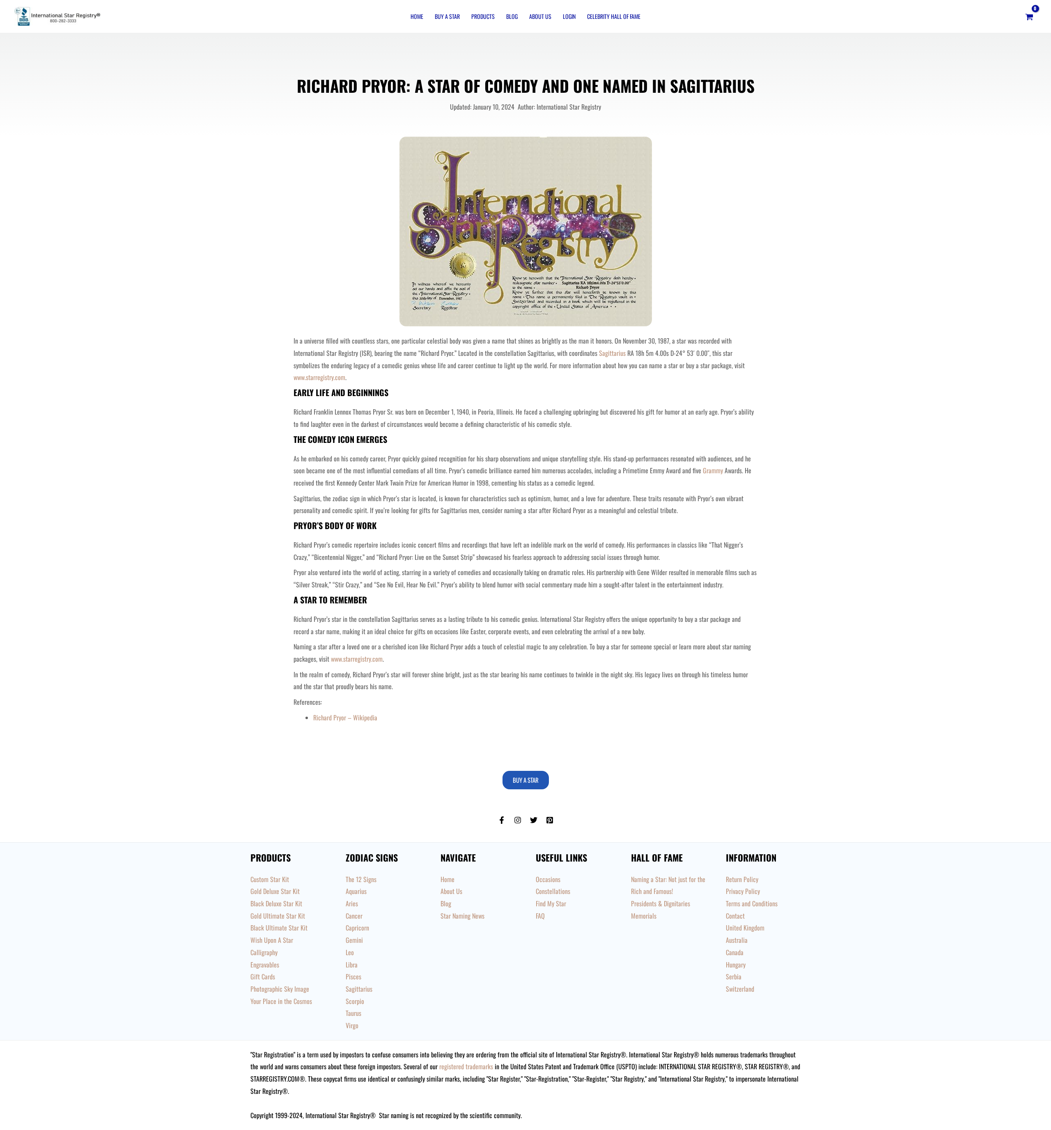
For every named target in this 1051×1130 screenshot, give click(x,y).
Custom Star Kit (269, 879)
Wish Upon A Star (271, 940)
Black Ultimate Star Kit (278, 928)
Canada (735, 952)
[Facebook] (501, 820)
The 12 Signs (361, 879)
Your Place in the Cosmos (281, 1001)
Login (569, 16)
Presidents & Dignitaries (660, 903)
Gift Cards (262, 976)
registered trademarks (466, 1066)
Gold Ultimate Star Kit (277, 916)
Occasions (548, 879)
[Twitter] (533, 820)
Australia (737, 940)
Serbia (733, 976)
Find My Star (551, 903)
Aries (352, 903)
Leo (350, 952)
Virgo (352, 1025)
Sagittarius (611, 353)
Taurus (353, 1013)
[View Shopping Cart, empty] (1029, 16)
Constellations (553, 891)
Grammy (713, 470)
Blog (512, 16)
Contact (735, 916)
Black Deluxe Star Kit (276, 903)
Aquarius (356, 891)
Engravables (264, 965)
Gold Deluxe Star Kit (275, 891)
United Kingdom (745, 928)
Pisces (353, 976)
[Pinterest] (549, 820)
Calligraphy (264, 952)
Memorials (643, 916)
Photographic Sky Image (279, 989)
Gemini (354, 940)
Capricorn (357, 928)
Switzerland (740, 989)
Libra (352, 965)
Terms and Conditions (752, 903)
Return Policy (742, 879)
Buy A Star (447, 16)
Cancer (354, 916)
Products (483, 16)
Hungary (736, 965)
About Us (540, 16)
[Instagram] (517, 820)
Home (417, 16)
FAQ (540, 916)
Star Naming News (462, 916)
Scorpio (355, 1001)
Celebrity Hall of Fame (613, 16)
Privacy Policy (743, 891)
